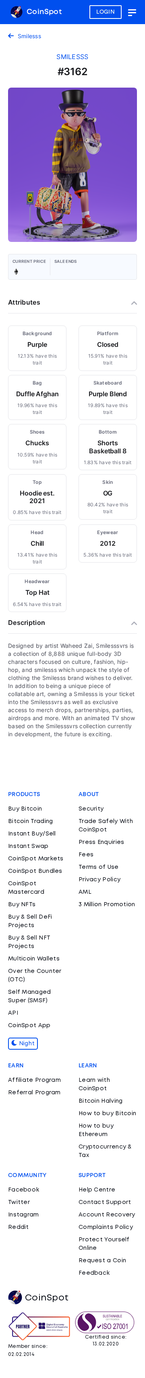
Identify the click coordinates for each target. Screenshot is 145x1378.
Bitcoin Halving (101, 1101)
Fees (86, 854)
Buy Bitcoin (25, 809)
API (13, 1013)
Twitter (19, 1202)
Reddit (18, 1227)
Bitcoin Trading (30, 821)
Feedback (94, 1273)
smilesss (72, 57)
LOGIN (105, 12)
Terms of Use (99, 867)
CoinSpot (43, 12)
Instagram (23, 1214)
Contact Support (105, 1202)
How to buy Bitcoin (107, 1113)
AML (85, 892)
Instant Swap (28, 846)
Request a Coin (102, 1260)
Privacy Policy (99, 879)
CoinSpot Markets (36, 858)
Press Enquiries (101, 842)
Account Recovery (107, 1214)
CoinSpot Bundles (35, 871)
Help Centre (97, 1190)
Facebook (23, 1190)
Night (26, 1043)
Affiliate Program (34, 1080)
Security (91, 809)
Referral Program (34, 1092)
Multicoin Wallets (34, 958)
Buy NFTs (21, 904)
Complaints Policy (106, 1227)
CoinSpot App (29, 1025)
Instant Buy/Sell (32, 833)
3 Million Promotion (107, 904)
